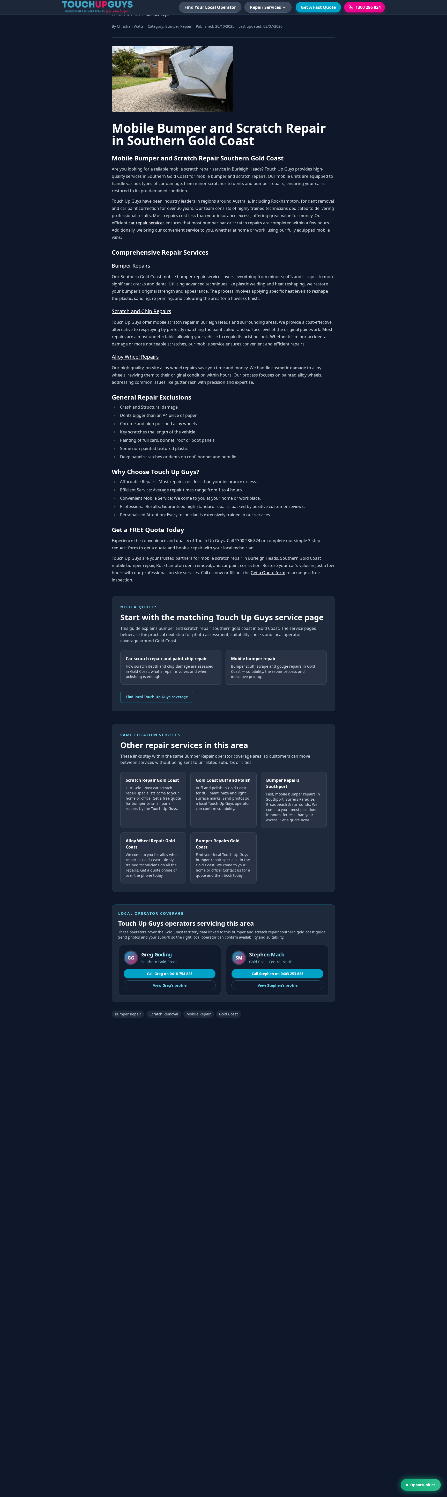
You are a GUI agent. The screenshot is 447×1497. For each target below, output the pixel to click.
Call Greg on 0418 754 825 (169, 973)
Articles (133, 14)
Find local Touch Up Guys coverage (157, 696)
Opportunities (422, 1484)
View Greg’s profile (170, 985)
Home (117, 14)
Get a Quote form (268, 573)
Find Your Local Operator (210, 7)
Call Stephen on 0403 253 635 (277, 973)
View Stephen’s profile (277, 985)
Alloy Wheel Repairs (135, 356)
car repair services (147, 223)
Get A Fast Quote (318, 7)
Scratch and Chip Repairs (141, 311)
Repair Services (265, 7)
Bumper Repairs (131, 265)
